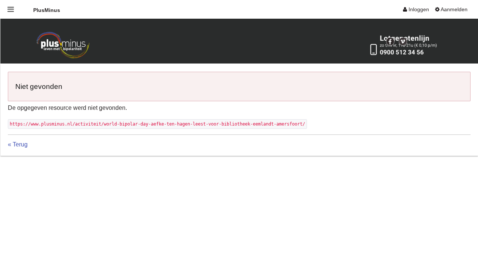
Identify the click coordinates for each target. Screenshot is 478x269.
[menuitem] (416, 9)
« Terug (18, 144)
